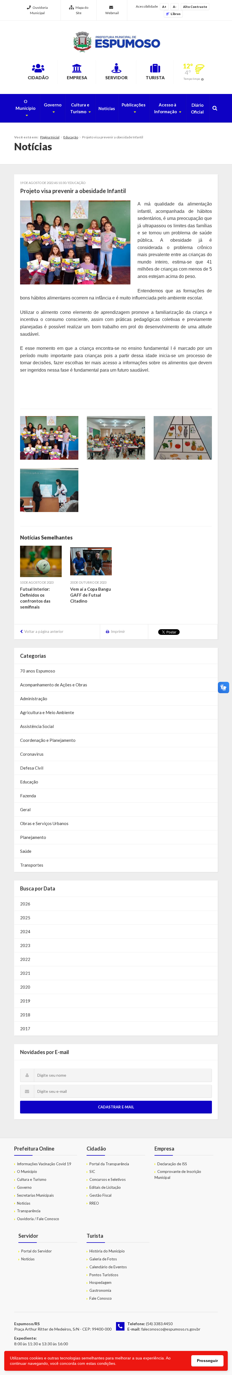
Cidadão (38, 77)
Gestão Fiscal (100, 1195)
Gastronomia (100, 1290)
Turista (155, 77)
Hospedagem (100, 1282)
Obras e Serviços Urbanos (44, 823)
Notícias (106, 108)
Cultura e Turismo (80, 108)
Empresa (77, 77)
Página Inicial (49, 137)
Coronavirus (32, 754)
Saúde (25, 851)
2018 (25, 1014)
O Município (25, 105)
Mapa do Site (82, 10)
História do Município (107, 1251)
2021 (25, 973)
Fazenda (28, 795)
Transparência (28, 1211)
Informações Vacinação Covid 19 (44, 1164)
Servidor (116, 77)
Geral (25, 809)
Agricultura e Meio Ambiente (47, 712)
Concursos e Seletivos (107, 1179)
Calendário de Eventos (108, 1267)
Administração (33, 698)
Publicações (133, 104)
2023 (25, 945)
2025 (25, 917)
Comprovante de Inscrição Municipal (177, 1174)
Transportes (31, 865)
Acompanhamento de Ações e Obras (53, 684)
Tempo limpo (192, 78)
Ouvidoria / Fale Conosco (38, 1218)
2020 (25, 987)
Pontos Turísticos (103, 1275)
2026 (25, 903)
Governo (52, 104)
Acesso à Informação (165, 108)
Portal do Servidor (36, 1251)
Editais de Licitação (105, 1187)
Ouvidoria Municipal (39, 10)
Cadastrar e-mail (116, 1107)
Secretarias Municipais (35, 1195)
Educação (70, 137)
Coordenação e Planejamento (48, 740)
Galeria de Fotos (103, 1259)
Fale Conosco (100, 1298)
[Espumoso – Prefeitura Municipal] (116, 42)
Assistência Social (37, 726)
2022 (25, 959)
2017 (25, 1028)
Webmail (112, 13)
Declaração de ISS (172, 1164)
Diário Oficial (197, 108)
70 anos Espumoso (37, 670)
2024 (25, 931)
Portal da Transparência (109, 1164)
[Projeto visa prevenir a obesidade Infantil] (75, 242)
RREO (94, 1203)
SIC (92, 1171)
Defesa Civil (31, 767)
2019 (25, 1000)
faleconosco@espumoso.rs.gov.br (170, 1329)
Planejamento (33, 837)
